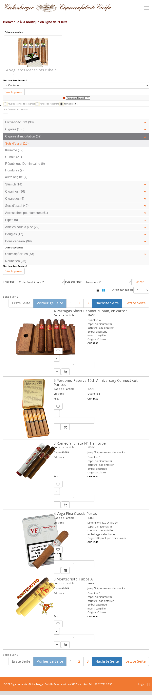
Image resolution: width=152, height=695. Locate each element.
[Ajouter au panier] (65, 371)
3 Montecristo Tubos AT (74, 579)
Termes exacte (71, 104)
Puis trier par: (73, 281)
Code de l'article (64, 315)
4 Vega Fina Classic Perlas (75, 513)
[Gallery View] (103, 290)
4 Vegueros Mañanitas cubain (31, 70)
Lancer (139, 282)
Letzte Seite (135, 303)
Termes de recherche (49, 104)
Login (141, 684)
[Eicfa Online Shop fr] (58, 7)
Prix (56, 343)
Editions (59, 320)
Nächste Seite (107, 303)
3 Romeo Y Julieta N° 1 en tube (80, 443)
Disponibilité (61, 452)
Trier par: (9, 281)
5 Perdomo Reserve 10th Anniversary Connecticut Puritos (96, 382)
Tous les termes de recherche (21, 104)
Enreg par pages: (122, 290)
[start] (5, 115)
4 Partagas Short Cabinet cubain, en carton (90, 310)
